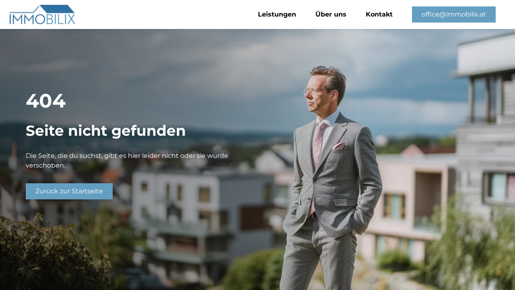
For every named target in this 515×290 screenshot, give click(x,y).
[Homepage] (9, 14)
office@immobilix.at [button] (454, 14)
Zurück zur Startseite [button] (69, 191)
